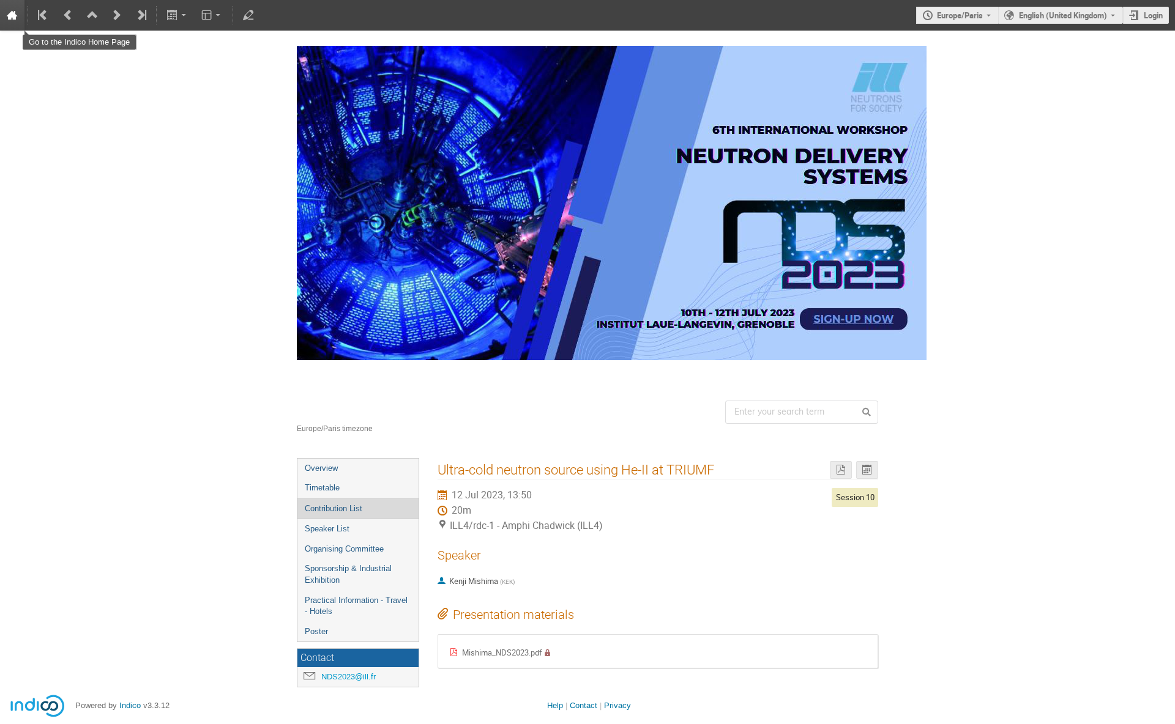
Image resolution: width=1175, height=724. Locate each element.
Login (1153, 15)
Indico (130, 705)
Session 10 (855, 497)
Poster (316, 631)
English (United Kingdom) (1063, 15)
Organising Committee (344, 548)
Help (555, 705)
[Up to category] (92, 15)
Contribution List (333, 508)
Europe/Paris (960, 15)
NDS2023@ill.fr (348, 676)
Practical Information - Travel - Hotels (356, 606)
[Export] (177, 15)
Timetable (322, 487)
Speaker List (327, 528)
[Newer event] (117, 15)
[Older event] (68, 15)
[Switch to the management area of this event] (248, 15)
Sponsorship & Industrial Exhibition (348, 574)
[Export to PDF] (841, 470)
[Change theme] (212, 15)
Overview (321, 468)
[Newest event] (141, 15)
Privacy (617, 705)
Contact (583, 705)
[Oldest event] (43, 15)
